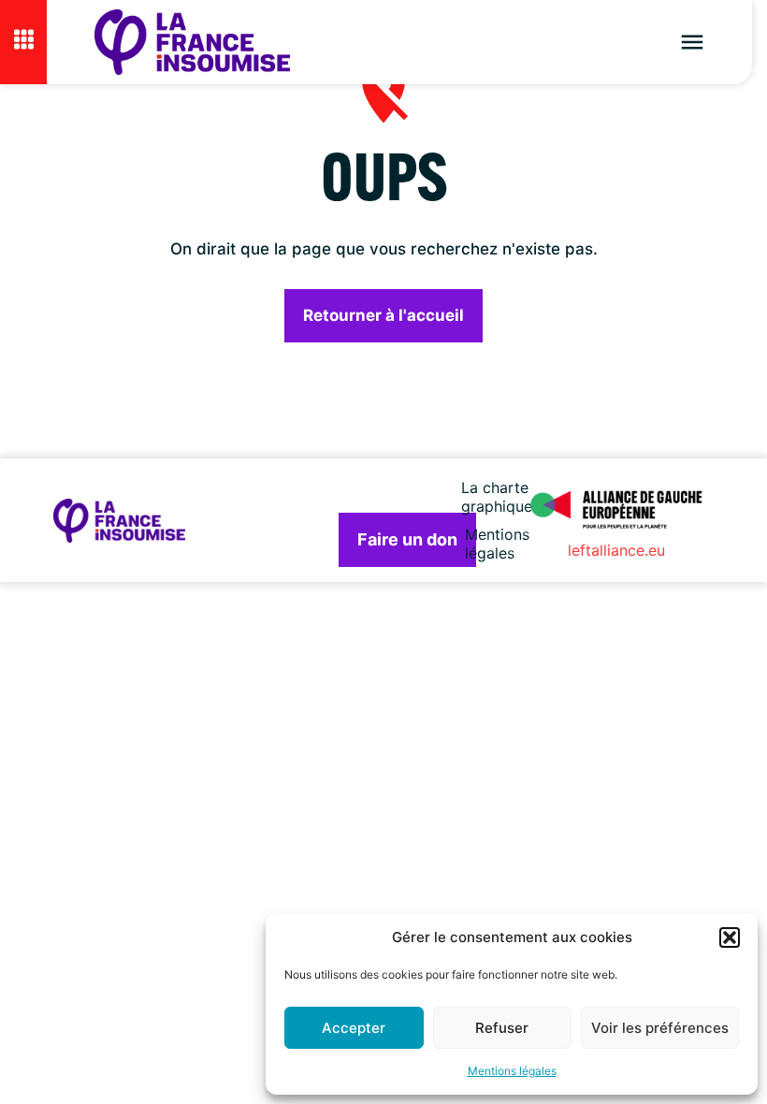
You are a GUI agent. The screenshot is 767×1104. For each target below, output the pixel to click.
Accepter (353, 1028)
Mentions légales (512, 1071)
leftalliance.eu (616, 550)
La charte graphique (497, 497)
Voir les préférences (660, 1028)
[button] (729, 937)
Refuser (501, 1028)
